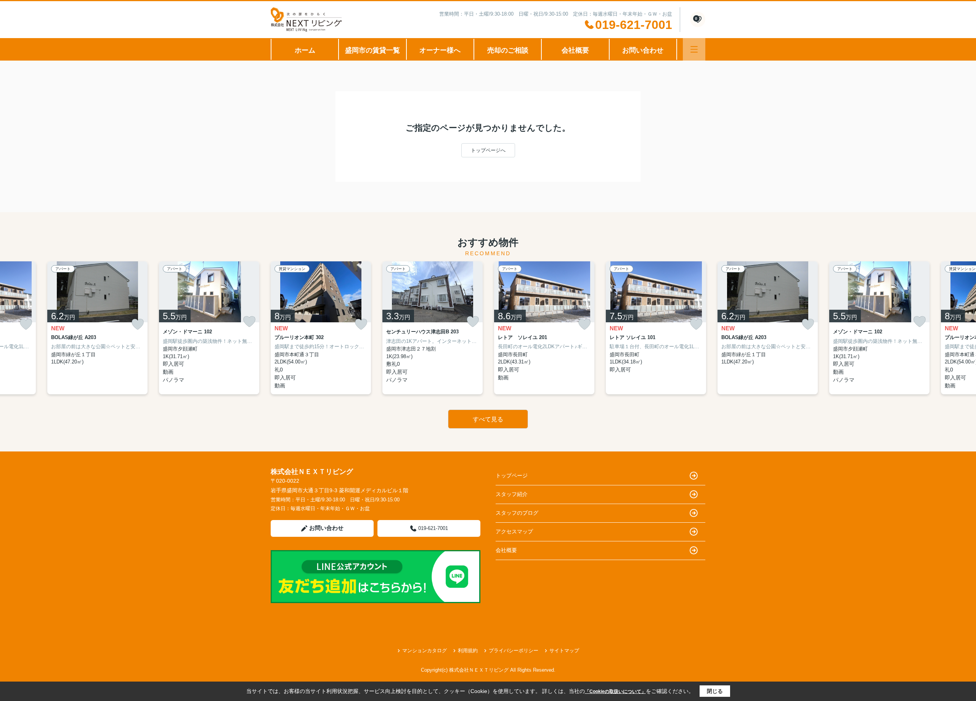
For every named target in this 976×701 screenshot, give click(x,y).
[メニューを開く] (694, 49)
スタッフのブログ (517, 513)
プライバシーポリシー (513, 650)
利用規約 (468, 650)
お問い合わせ (642, 50)
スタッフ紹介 (512, 494)
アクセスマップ (514, 531)
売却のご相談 (507, 50)
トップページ (512, 475)
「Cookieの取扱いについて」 (615, 691)
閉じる (715, 691)
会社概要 (575, 50)
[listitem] (321, 327)
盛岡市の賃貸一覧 (372, 50)
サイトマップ (564, 650)
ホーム (305, 50)
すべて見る (488, 419)
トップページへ (488, 150)
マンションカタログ (424, 650)
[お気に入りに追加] (26, 324)
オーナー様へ (440, 50)
